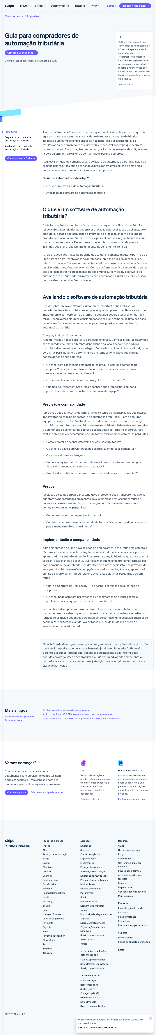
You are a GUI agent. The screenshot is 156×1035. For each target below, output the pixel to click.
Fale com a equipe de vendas (47, 792)
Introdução (11, 131)
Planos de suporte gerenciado (134, 941)
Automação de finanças (92, 871)
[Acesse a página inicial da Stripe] (8, 841)
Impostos (33, 16)
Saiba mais (124, 84)
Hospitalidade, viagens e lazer (96, 914)
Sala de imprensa (127, 916)
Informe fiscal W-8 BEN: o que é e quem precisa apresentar (79, 714)
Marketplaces (87, 884)
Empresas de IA (88, 901)
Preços (95, 5)
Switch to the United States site (95, 1027)
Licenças (123, 883)
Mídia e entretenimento (92, 922)
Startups (85, 849)
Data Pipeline (50, 884)
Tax (45, 944)
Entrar (110, 5)
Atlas (45, 849)
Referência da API (89, 984)
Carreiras (123, 912)
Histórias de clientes (129, 849)
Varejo (83, 943)
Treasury (47, 952)
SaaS (83, 897)
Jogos (83, 909)
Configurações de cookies (132, 891)
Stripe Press (124, 920)
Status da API (87, 988)
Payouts (47, 927)
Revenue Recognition (54, 935)
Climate (47, 871)
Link (45, 909)
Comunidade (125, 858)
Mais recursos (14, 16)
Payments (48, 922)
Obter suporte (125, 937)
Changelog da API (89, 993)
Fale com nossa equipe (134, 5)
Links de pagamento (53, 918)
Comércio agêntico (90, 854)
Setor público (87, 939)
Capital (46, 862)
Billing (46, 858)
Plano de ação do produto (131, 908)
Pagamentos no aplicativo (94, 879)
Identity (47, 897)
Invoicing (47, 901)
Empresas (85, 845)
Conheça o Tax (88, 799)
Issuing (46, 905)
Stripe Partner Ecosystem (94, 963)
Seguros (84, 918)
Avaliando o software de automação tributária (18, 147)
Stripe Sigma (49, 939)
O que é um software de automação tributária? (18, 139)
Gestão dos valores (90, 888)
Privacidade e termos (129, 870)
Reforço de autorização (55, 854)
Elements (48, 888)
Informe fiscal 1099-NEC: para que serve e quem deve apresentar (83, 718)
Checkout (48, 867)
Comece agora (15, 792)
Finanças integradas (91, 867)
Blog (120, 854)
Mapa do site (125, 887)
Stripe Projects (88, 1001)
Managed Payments (53, 914)
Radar (46, 931)
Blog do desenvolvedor (92, 1006)
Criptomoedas (50, 879)
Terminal (47, 948)
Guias (121, 845)
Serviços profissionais (92, 935)
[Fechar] (150, 1019)
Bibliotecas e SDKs (90, 997)
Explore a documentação (132, 799)
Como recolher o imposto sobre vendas (68, 709)
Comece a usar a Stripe (20, 52)
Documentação (88, 980)
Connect (47, 875)
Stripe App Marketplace (92, 959)
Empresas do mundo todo (94, 875)
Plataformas (86, 892)
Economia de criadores (92, 905)
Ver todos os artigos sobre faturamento (20, 718)
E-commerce (87, 862)
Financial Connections (54, 892)
